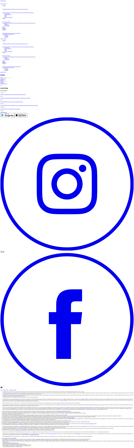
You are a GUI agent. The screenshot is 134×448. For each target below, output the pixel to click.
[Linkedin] (4, 252)
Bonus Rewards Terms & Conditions (86, 407)
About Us (6, 35)
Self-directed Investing (4, 98)
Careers (4, 112)
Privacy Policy (24, 430)
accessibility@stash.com (40, 439)
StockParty (6, 70)
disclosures (14, 438)
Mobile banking (3, 101)
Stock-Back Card (9, 101)
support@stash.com (8, 442)
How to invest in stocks (17, 105)
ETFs (5, 16)
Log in (1, 3)
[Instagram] (67, 250)
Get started (4, 3)
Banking (6, 57)
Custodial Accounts (17, 94)
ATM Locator (7, 24)
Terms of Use (18, 430)
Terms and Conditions (63, 400)
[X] (1, 252)
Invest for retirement (8, 14)
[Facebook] (67, 385)
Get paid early (7, 25)
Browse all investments (8, 17)
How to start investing (9, 105)
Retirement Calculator (24, 105)
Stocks (6, 15)
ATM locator (21, 101)
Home (1, 72)
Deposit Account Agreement (62, 411)
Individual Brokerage (3, 94)
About (1, 112)
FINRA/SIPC (26, 433)
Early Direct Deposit (15, 101)
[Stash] (67, 2)
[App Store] (21, 116)
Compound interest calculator (33, 105)
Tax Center (6, 36)
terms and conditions (14, 421)
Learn (3, 26)
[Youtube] (1, 388)
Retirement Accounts (10, 94)
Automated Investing (11, 98)
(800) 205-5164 (15, 442)
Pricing (4, 27)
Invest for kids (7, 13)
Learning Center (3, 105)
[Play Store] (7, 116)
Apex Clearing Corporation (52, 433)
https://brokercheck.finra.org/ (34, 434)
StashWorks (4, 28)
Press (6, 112)
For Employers (23, 94)
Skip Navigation (3, 0)
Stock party (21, 98)
